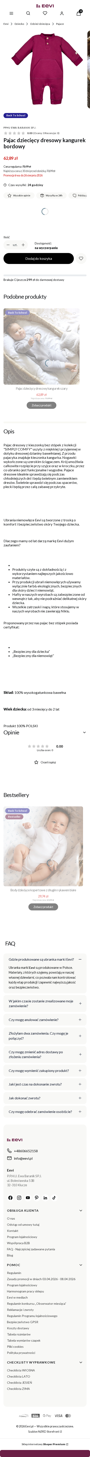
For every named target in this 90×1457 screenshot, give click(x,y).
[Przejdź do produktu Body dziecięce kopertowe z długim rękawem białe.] (43, 846)
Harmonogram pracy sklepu (25, 1291)
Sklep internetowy (43, 1444)
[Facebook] (10, 1197)
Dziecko (19, 23)
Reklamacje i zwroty (20, 1310)
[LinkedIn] (45, 1197)
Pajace (60, 23)
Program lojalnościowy (22, 1237)
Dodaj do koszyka (38, 258)
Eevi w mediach (17, 1297)
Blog (10, 1255)
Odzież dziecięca (40, 23)
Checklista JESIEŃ (19, 1382)
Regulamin (14, 1273)
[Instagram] (19, 1197)
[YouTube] (27, 1197)
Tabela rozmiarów (19, 1334)
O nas (11, 1218)
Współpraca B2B (18, 1243)
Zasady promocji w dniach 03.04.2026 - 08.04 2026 (41, 1279)
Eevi (6, 23)
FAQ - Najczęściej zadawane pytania (31, 1249)
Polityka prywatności (21, 1353)
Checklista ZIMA (18, 1389)
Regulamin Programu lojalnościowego (32, 1316)
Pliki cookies (15, 1346)
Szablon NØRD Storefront (43, 1431)
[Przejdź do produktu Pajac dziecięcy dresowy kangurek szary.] (41, 346)
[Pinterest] (36, 1197)
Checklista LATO (18, 1376)
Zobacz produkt (41, 405)
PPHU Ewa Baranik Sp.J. (19, 127)
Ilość (6, 237)
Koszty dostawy (18, 1328)
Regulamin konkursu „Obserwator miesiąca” (36, 1303)
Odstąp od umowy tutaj (23, 1224)
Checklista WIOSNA (21, 1370)
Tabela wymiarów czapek (23, 1340)
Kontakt (12, 1231)
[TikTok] (54, 1197)
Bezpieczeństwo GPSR (22, 1322)
